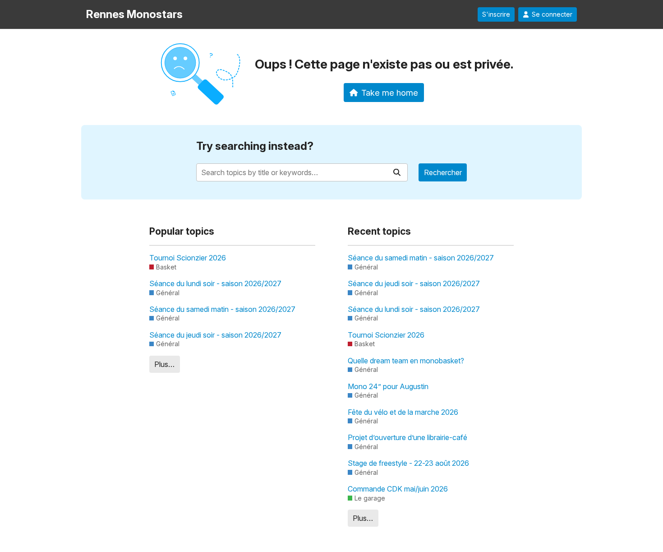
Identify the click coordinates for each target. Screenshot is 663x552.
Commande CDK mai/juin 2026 (398, 488)
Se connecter (552, 14)
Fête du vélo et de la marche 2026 (403, 412)
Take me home (389, 92)
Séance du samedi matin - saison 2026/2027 (222, 309)
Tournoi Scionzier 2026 (187, 257)
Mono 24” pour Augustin (388, 386)
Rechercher (443, 172)
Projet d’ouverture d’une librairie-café (407, 437)
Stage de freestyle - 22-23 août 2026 (408, 463)
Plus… (164, 364)
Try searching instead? (254, 146)
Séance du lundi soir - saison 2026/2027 (215, 283)
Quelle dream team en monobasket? (406, 360)
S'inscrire (496, 14)
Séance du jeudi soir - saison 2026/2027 (215, 334)
